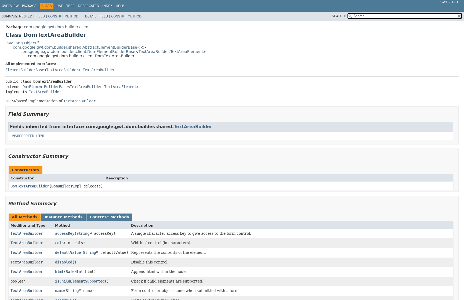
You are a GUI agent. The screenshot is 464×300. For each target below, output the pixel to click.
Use (59, 6)
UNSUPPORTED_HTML (27, 136)
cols (59, 243)
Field (40, 16)
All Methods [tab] (24, 217)
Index (107, 6)
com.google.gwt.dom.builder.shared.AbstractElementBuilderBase (75, 47)
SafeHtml (74, 271)
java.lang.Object (20, 43)
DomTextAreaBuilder (29, 186)
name (59, 290)
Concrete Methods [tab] (109, 217)
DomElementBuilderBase (45, 87)
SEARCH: (339, 16)
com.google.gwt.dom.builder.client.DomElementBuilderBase (77, 51)
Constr (54, 16)
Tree (70, 6)
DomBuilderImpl (66, 186)
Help (120, 6)
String (83, 233)
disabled (63, 262)
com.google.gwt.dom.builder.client (57, 27)
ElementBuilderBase (24, 70)
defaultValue (68, 252)
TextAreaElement (186, 51)
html (59, 271)
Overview (10, 6)
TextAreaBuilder (154, 51)
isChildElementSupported (79, 281)
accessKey (64, 233)
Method (71, 16)
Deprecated (88, 6)
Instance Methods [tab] (63, 217)
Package (29, 6)
